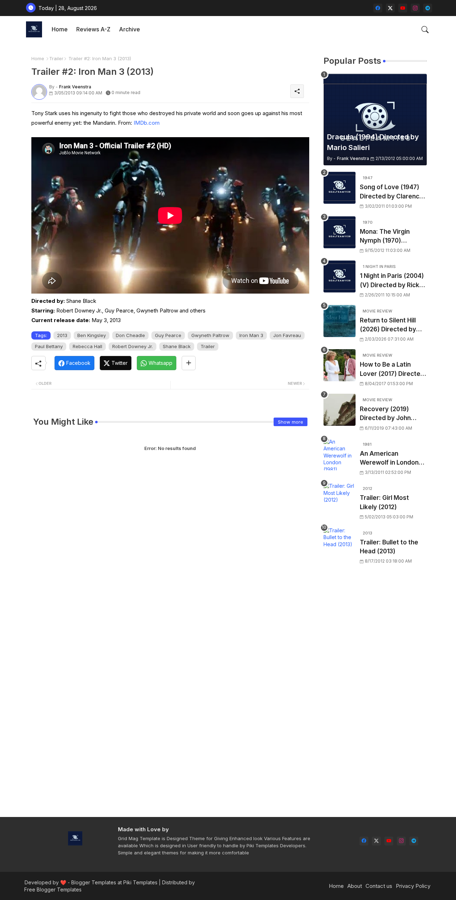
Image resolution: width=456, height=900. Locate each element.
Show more (290, 422)
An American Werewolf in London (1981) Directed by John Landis (389, 458)
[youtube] (402, 8)
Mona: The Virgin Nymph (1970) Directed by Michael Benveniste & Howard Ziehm (392, 236)
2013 (62, 335)
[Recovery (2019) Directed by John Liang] (339, 410)
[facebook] (377, 8)
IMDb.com (147, 122)
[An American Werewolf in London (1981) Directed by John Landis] (339, 454)
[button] (425, 29)
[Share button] (189, 363)
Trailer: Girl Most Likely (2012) (384, 502)
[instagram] (415, 8)
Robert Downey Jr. (132, 346)
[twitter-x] (390, 8)
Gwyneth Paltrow (210, 335)
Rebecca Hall (87, 346)
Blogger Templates (93, 882)
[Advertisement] (375, 695)
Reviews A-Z (93, 29)
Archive (129, 29)
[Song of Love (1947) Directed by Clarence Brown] (339, 188)
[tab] (59, 29)
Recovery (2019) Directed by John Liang (385, 414)
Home (60, 29)
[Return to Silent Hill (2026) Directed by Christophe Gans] (339, 321)
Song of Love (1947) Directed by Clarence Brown (391, 192)
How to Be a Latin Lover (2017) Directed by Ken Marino (392, 369)
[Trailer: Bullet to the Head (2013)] (339, 543)
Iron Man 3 (251, 335)
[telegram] (427, 8)
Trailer (56, 58)
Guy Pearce (168, 335)
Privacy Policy (413, 886)
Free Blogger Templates (53, 889)
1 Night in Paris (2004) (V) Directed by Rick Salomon (392, 281)
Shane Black (177, 346)
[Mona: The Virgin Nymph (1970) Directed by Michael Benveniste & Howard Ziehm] (339, 232)
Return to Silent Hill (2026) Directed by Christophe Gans (388, 325)
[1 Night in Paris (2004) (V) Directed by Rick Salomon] (339, 276)
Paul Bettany (49, 346)
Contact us (379, 886)
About (354, 886)
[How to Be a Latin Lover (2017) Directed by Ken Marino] (339, 365)
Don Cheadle (130, 335)
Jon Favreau (287, 335)
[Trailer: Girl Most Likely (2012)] (339, 498)
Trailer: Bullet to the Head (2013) (389, 547)
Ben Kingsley (91, 335)
